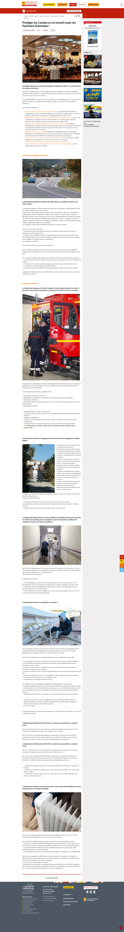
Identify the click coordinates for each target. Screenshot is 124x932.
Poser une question (50, 896)
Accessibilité (67, 894)
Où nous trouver (49, 900)
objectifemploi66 (28, 905)
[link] (122, 565)
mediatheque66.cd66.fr (30, 909)
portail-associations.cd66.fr (31, 913)
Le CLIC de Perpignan (89, 124)
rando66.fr (27, 907)
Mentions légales (68, 898)
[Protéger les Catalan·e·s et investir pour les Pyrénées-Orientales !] (75, 16)
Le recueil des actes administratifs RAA (92, 122)
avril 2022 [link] (42, 129)
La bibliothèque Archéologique (91, 126)
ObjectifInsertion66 (29, 900)
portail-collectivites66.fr (31, 898)
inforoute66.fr (28, 902)
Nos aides (82, 4)
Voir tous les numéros (50, 898)
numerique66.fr (28, 911)
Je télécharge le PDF (92, 46)
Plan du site (66, 904)
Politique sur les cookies (70, 901)
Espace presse (68, 887)
